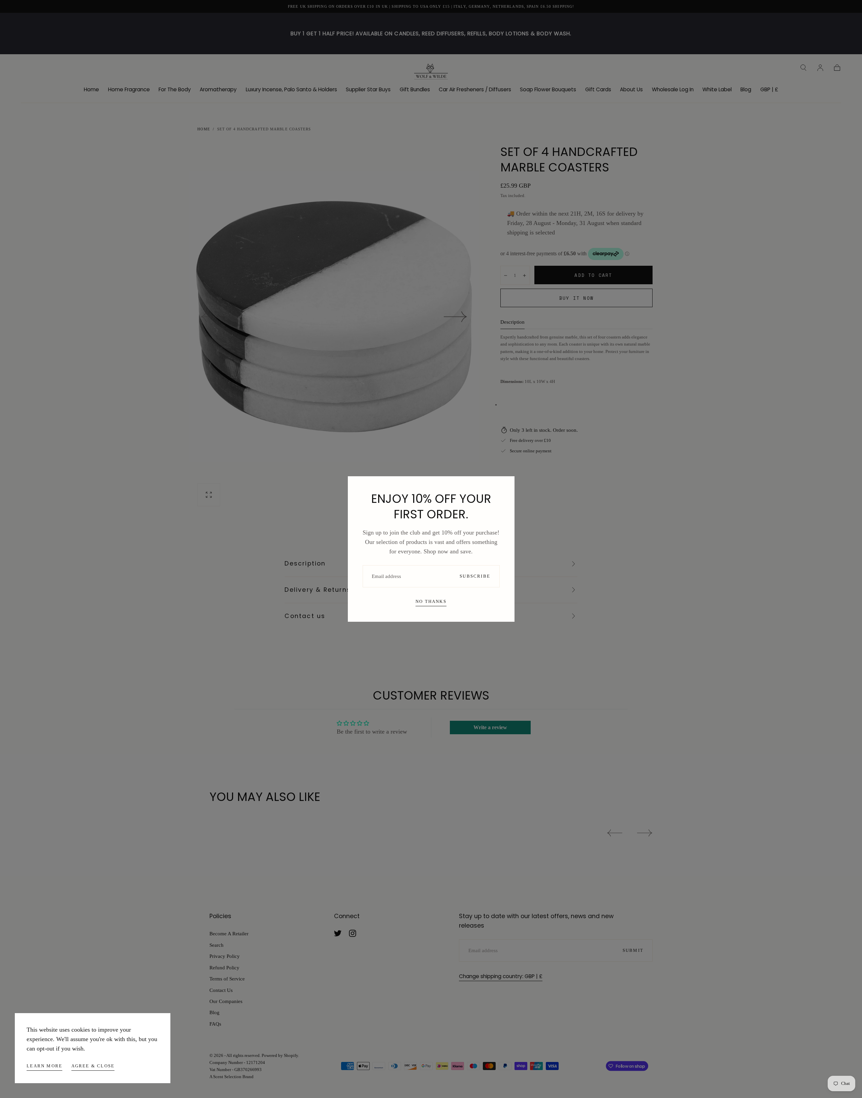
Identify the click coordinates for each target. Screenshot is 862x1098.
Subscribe (475, 576)
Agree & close (93, 1065)
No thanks (431, 601)
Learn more (44, 1065)
